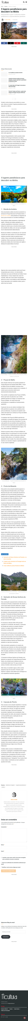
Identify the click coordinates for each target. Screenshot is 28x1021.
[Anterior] (13, 99)
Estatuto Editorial (4, 1008)
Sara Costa (8, 19)
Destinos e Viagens (12, 6)
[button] (14, 30)
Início (2, 6)
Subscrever (5, 936)
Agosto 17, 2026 (12, 88)
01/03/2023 (15, 19)
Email (3, 851)
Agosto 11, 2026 (12, 94)
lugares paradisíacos (21, 785)
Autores (10, 1008)
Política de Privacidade (5, 1010)
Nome (3, 844)
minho (3, 787)
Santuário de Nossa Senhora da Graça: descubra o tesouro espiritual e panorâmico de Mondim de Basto (17, 80)
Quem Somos (16, 1008)
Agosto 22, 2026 (12, 74)
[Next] (15, 99)
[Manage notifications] (24, 1018)
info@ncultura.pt (11, 1003)
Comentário (4, 827)
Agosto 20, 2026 (12, 82)
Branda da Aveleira (6, 215)
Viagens (5, 6)
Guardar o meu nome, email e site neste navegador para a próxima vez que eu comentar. (14, 858)
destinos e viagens (10, 785)
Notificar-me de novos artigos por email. (11, 867)
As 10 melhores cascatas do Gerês (15, 72)
